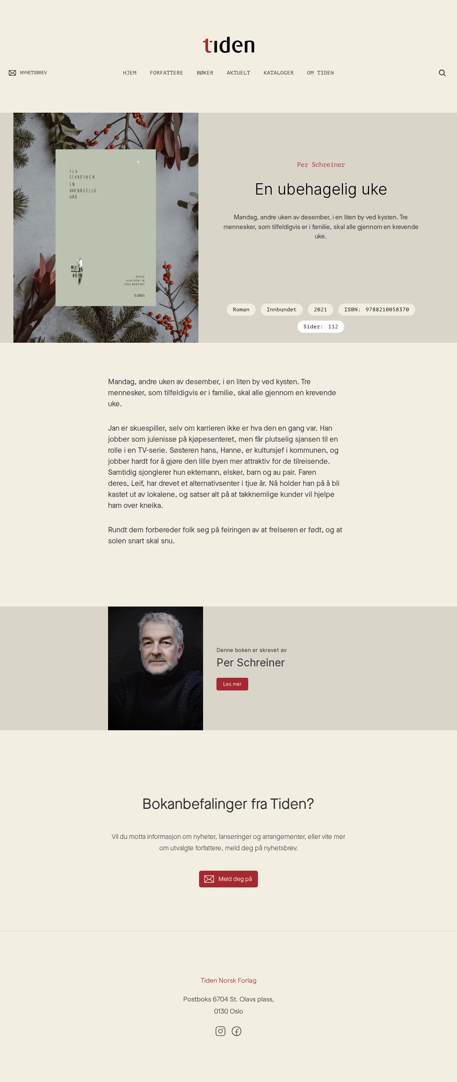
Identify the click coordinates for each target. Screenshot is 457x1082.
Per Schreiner (321, 164)
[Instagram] (220, 1031)
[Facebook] (236, 1031)
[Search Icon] (442, 73)
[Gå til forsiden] (228, 45)
